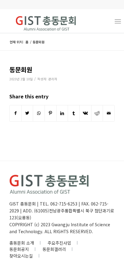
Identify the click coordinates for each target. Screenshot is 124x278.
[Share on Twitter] (27, 113)
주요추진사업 (59, 243)
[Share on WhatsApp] (39, 113)
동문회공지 (19, 249)
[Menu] (118, 21)
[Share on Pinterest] (50, 113)
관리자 (52, 79)
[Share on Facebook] (15, 113)
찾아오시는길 (21, 256)
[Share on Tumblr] (73, 113)
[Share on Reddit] (97, 113)
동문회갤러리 (54, 249)
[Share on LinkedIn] (62, 113)
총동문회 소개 (21, 243)
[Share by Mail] (108, 113)
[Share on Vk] (85, 113)
